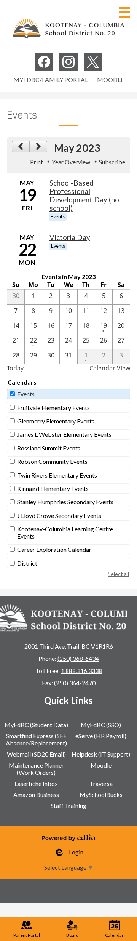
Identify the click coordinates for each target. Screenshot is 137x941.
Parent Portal (26, 935)
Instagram (68, 62)
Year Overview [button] (71, 161)
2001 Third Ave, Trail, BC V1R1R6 (68, 646)
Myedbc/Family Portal (50, 79)
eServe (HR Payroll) (100, 735)
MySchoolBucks (101, 794)
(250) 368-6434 (78, 658)
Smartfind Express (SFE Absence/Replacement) (36, 739)
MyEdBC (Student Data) (36, 724)
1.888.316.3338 (81, 670)
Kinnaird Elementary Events (53, 488)
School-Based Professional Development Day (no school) (84, 195)
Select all (118, 574)
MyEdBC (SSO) (101, 724)
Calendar (114, 935)
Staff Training (68, 805)
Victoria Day (69, 237)
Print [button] (36, 161)
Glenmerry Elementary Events (55, 421)
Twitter (93, 62)
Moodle (110, 79)
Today (15, 368)
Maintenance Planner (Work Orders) (36, 768)
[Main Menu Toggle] (124, 12)
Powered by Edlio (68, 838)
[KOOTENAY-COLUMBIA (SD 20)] (68, 28)
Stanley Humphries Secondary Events (65, 501)
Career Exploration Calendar (54, 549)
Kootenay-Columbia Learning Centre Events (65, 532)
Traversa (101, 783)
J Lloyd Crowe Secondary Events (59, 515)
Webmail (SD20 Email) (36, 754)
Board (72, 935)
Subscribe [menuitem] (112, 161)
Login (68, 852)
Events (26, 394)
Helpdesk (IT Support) (101, 754)
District (27, 563)
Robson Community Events (52, 461)
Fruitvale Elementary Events (53, 407)
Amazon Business (36, 794)
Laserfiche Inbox (36, 783)
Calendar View (109, 368)
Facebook (44, 62)
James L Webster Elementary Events (64, 434)
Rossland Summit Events (48, 448)
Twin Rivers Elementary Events (57, 475)
